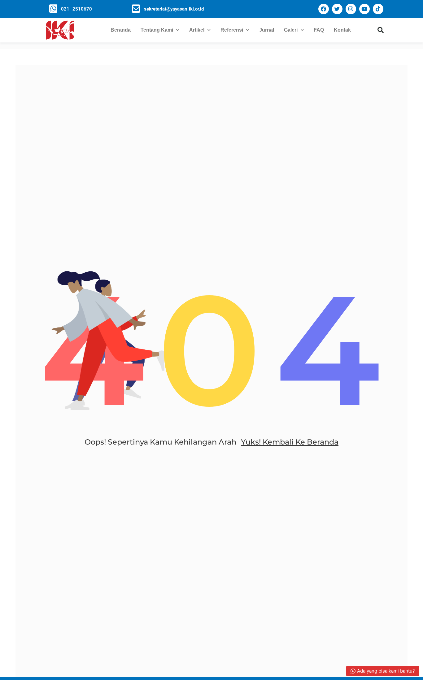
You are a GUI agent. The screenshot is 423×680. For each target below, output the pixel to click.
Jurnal (266, 30)
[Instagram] (351, 9)
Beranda (121, 30)
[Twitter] (337, 9)
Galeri (291, 30)
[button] (380, 30)
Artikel (196, 30)
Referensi (231, 30)
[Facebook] (323, 9)
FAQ (319, 30)
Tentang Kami (157, 30)
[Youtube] (364, 9)
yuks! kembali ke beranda (289, 441)
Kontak (342, 30)
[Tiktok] (378, 9)
